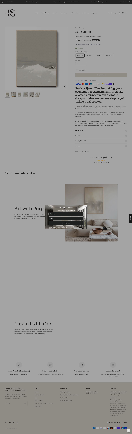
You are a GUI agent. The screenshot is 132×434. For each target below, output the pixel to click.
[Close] (86, 206)
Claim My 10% (66, 223)
